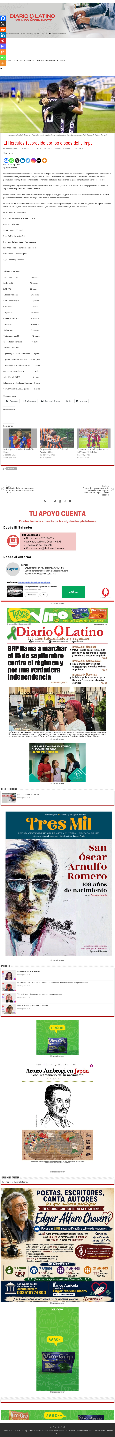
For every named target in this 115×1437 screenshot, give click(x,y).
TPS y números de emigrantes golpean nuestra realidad (39, 994)
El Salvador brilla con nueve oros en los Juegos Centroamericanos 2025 (20, 489)
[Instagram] (33, 159)
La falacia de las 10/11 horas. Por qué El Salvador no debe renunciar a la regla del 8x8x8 (52, 983)
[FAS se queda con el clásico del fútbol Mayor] (20, 438)
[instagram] (65, 501)
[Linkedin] (22, 159)
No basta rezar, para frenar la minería (32, 1005)
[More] (44, 159)
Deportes (19, 60)
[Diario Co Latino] (57, 20)
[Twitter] (28, 159)
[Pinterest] (3, 41)
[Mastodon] (3, 46)
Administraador (11, 148)
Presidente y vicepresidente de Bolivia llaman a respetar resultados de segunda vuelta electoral (96, 490)
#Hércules (11, 469)
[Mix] (3, 52)
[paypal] (70, 501)
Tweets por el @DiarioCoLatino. (15, 1182)
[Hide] (1, 68)
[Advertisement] (57, 46)
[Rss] (45, 501)
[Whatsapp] (11, 159)
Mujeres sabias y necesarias (28, 971)
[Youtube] (60, 501)
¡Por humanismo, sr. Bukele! (28, 794)
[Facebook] (6, 159)
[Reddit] (3, 29)
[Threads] (38, 159)
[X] (17, 159)
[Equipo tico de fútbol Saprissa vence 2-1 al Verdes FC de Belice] (94, 438)
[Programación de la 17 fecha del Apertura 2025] (57, 438)
